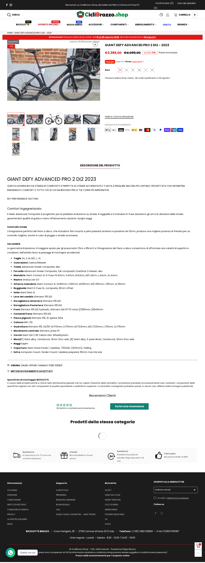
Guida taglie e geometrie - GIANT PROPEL (76, 514)
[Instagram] (11, 4)
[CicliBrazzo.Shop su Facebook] (156, 513)
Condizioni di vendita (18, 509)
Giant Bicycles (112, 495)
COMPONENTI (118, 24)
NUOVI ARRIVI (74, 24)
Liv (106, 519)
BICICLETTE (23, 24)
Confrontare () (164, 3)
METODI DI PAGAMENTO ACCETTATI (32, 371)
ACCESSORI (95, 24)
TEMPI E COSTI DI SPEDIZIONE (119, 116)
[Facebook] (7, 4)
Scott (108, 490)
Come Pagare (14, 499)
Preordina (61, 495)
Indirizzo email (162, 489)
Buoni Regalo (63, 504)
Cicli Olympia (111, 504)
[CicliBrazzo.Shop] (102, 14)
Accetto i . (173, 498)
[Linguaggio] (163, 15)
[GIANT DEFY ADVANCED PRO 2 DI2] (53, 119)
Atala (108, 524)
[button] (9, 74)
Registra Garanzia (65, 499)
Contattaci (62, 490)
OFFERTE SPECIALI (48, 24)
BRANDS (182, 24)
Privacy (11, 514)
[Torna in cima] (198, 553)
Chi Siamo (12, 490)
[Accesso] (170, 15)
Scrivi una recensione (129, 406)
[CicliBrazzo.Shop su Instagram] (162, 513)
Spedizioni (12, 495)
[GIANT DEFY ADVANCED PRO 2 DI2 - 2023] (53, 74)
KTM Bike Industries (114, 514)
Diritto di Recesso (16, 504)
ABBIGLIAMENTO (144, 24)
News (10, 524)
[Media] (95, 44)
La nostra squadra (17, 519)
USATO (167, 24)
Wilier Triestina (113, 499)
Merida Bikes (111, 509)
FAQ (58, 509)
